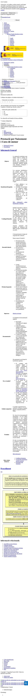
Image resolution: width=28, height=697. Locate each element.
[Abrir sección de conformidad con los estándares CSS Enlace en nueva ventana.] (14, 685)
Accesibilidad (7, 666)
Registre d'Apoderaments (10, 555)
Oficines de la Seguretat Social (11, 552)
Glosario (6, 662)
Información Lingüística (9, 668)
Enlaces (6, 663)
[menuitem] (15, 695)
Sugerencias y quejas (9, 31)
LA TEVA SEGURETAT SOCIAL (21, 372)
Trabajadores (7, 25)
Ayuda (5, 665)
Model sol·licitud (17, 313)
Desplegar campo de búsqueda (15, 59)
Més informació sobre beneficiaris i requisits (20, 203)
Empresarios (7, 28)
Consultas (6, 32)
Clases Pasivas (7, 30)
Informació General (8, 145)
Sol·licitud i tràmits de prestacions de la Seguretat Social (21, 390)
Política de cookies (8, 677)
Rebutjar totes (12, 13)
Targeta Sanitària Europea (10, 556)
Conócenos (6, 24)
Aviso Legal (7, 676)
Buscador (17, 81)
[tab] (14, 150)
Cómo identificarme (8, 659)
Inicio (5, 23)
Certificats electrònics (9, 546)
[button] (14, 91)
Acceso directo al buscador (8, 81)
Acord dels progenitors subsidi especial (21, 460)
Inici (5, 130)
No (4, 113)
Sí (4, 111)
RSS (5, 669)
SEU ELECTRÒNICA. (20, 378)
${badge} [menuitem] (8, 689)
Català (14, 67)
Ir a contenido (4, 59)
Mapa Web (6, 661)
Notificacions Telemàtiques (10, 551)
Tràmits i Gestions (8, 133)
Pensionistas (7, 27)
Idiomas (15, 34)
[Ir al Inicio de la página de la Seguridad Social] (5, 17)
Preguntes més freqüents (19, 463)
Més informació (17, 454)
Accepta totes (4, 13)
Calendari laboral (8, 545)
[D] (1, 472)
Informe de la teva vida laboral (11, 549)
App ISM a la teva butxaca (10, 544)
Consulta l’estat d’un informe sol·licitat (13, 548)
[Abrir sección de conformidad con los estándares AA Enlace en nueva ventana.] (14, 683)
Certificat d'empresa (21, 458)
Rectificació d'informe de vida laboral (13, 553)
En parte (6, 114)
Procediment (7, 147)
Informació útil (7, 132)
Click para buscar (21, 82)
